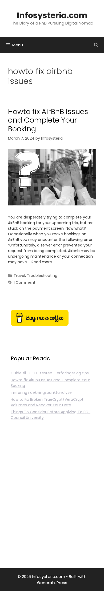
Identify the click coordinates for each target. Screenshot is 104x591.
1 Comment (24, 282)
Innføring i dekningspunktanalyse (41, 392)
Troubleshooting (42, 275)
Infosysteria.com (52, 15)
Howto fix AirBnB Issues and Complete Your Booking (48, 120)
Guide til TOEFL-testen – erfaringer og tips (50, 373)
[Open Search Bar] (96, 45)
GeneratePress (52, 582)
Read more (41, 262)
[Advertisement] (52, 500)
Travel (19, 275)
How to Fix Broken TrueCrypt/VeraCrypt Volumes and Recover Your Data (47, 402)
